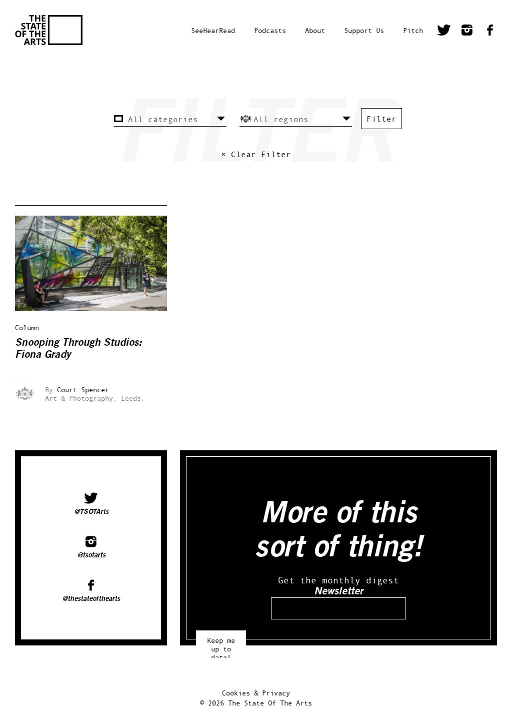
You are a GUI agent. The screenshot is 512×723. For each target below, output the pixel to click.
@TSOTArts (91, 511)
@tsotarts (91, 555)
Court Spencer (83, 389)
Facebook (490, 32)
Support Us (364, 30)
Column (27, 327)
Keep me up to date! (221, 644)
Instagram (467, 32)
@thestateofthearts (91, 598)
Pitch (413, 30)
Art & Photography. (81, 398)
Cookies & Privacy (256, 692)
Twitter (444, 32)
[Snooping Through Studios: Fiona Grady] (98, 308)
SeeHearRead (213, 30)
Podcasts (270, 30)
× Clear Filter (256, 154)
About (315, 30)
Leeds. (133, 398)
